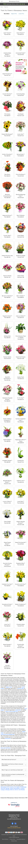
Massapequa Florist (14, 1)
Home (2, 6)
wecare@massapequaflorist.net (14, 819)
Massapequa (17, 788)
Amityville (11, 787)
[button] (25, 841)
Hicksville (3, 788)
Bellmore (12, 789)
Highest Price (14, 13)
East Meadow (22, 789)
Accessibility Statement (21, 839)
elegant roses (9, 687)
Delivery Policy (14, 840)
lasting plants (8, 738)
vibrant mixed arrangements (11, 711)
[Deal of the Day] (20, 67)
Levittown (22, 788)
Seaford (11, 788)
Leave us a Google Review (14, 827)
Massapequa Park (5, 787)
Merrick (16, 789)
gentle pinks (18, 710)
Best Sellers (6, 13)
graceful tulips (21, 688)
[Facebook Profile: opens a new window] (12, 823)
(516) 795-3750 (14, 817)
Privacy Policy (12, 839)
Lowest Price (21, 13)
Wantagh (7, 788)
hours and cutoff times (6, 748)
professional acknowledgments (7, 734)
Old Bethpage (23, 787)
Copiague (3, 789)
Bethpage (7, 789)
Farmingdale (17, 787)
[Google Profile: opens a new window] (15, 823)
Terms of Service (5, 839)
